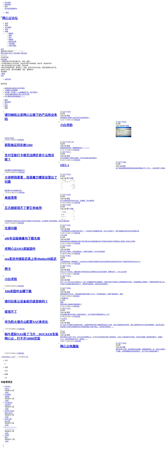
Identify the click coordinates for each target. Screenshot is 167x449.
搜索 (2, 51)
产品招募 (12, 43)
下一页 (25, 357)
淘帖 (10, 35)
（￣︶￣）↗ (10, 429)
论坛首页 (8, 2)
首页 (6, 23)
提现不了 (11, 311)
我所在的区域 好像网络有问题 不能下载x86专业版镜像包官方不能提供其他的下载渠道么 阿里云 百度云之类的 (97, 241)
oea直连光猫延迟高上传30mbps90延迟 (31, 258)
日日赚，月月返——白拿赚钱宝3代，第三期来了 (21, 92)
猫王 (6, 437)
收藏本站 (14, 8)
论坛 (10, 53)
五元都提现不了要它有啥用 (23, 208)
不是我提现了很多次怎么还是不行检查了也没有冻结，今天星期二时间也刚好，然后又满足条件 (37, 221)
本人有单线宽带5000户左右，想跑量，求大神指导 (77, 200)
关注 (2, 75)
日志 (10, 37)
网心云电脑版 (69, 346)
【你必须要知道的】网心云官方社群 (17, 94)
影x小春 (7, 421)
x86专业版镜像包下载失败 (22, 238)
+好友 (7, 392)
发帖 (3, 73)
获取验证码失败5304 (18, 145)
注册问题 (11, 228)
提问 (2, 49)
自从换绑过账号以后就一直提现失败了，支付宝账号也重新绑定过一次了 (85, 314)
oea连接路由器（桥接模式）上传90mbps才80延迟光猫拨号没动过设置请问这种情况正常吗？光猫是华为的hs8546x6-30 (100, 261)
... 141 (12, 357)
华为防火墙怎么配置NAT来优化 (26, 321)
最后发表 (8, 102)
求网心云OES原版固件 (20, 248)
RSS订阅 (4, 55)
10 (9, 357)
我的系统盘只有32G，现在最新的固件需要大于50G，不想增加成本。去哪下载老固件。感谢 (91, 294)
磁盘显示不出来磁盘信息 (13, 190)
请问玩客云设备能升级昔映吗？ (26, 301)
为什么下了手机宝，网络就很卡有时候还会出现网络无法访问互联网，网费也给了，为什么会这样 (93, 272)
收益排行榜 (12, 41)
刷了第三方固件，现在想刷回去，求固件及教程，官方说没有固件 (82, 251)
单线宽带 (11, 197)
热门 (6, 104)
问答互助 (24, 53)
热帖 (6, 31)
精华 (6, 106)
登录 (7, 12)
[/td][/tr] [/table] (9, 138)
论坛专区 (17, 53)
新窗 (6, 108)
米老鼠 (7, 396)
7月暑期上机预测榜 (11, 90)
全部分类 (8, 79)
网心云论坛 (5, 53)
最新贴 (11, 33)
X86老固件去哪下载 (18, 291)
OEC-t (64, 165)
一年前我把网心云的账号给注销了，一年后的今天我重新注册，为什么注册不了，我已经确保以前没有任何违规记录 (99, 231)
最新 (6, 100)
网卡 (8, 269)
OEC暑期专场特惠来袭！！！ (15, 96)
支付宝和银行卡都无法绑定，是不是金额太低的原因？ (78, 158)
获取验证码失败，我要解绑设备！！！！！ (75, 148)
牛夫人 (7, 388)
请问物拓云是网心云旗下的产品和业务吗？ (75, 118)
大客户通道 (12, 45)
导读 (6, 29)
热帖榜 (11, 39)
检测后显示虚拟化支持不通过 (15, 88)
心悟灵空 (8, 405)
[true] (22, 51)
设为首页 (8, 8)
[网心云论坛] (9, 18)
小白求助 (66, 125)
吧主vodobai (9, 413)
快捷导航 (8, 4)
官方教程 (8, 27)
